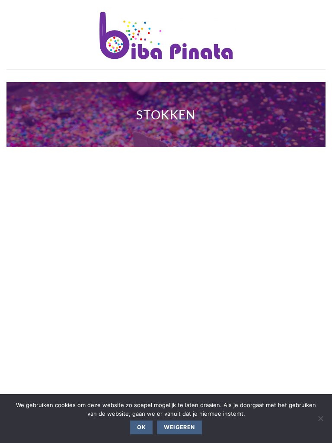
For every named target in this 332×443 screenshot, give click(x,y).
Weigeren (179, 427)
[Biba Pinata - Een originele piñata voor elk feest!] (166, 34)
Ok (141, 427)
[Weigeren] (320, 421)
